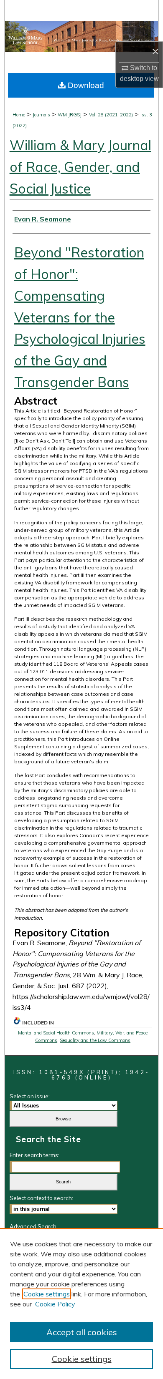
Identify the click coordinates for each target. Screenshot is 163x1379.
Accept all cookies (81, 1332)
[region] (81, 1303)
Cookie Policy (55, 1304)
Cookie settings (46, 1294)
